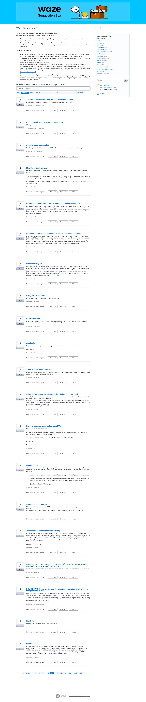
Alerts (35, 278)
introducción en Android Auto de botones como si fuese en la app (54, 203)
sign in (111, 27)
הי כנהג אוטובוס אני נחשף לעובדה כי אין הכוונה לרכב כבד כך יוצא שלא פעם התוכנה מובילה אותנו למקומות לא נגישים (56, 565)
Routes (99, 65)
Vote (20, 104)
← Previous (26, 673)
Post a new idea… (102, 38)
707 (57, 673)
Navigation (36, 246)
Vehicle (99, 71)
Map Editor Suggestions (106, 87)
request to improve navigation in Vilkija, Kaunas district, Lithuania (54, 234)
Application (31, 343)
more (57, 275)
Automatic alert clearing (36, 504)
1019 (75, 673)
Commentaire (32, 465)
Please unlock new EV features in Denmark (44, 122)
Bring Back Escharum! (35, 296)
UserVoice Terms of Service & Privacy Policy (79, 696)
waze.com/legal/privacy (28, 72)
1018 (70, 673)
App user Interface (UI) (38, 128)
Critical (75, 111)
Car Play (36, 547)
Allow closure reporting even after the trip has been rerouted (52, 394)
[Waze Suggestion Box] (73, 11)
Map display (37, 186)
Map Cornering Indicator (36, 168)
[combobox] (111, 80)
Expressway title (33, 318)
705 (48, 673)
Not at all (54, 111)
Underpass (31, 644)
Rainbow (30, 621)
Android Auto (37, 216)
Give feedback (105, 85)
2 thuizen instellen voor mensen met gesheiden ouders (49, 99)
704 (43, 673)
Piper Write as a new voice (37, 145)
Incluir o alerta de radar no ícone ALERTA (43, 426)
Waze (102, 93)
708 (61, 673)
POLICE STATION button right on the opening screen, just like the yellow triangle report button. (57, 590)
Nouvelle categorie (34, 264)
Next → (81, 673)
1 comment (29, 128)
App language (100, 49)
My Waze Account (101, 58)
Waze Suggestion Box (106, 89)
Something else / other (39, 105)
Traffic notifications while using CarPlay (43, 531)
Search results (100, 67)
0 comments (29, 105)
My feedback (79, 92)
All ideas (99, 41)
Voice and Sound (38, 151)
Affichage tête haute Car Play (38, 369)
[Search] (126, 80)
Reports (36, 409)
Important (64, 111)
